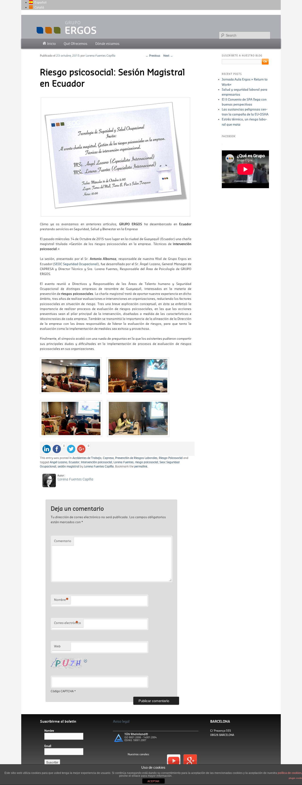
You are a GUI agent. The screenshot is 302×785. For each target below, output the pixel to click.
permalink (140, 466)
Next (168, 55)
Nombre (61, 599)
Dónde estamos (107, 44)
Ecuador (74, 462)
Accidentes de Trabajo (86, 457)
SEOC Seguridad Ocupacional (76, 264)
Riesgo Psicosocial (171, 457)
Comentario (62, 541)
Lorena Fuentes (123, 462)
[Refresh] (85, 660)
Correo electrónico (67, 623)
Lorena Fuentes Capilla (100, 55)
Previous (153, 55)
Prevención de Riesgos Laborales (136, 457)
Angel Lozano (58, 462)
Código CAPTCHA (62, 691)
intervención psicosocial (96, 462)
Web (57, 646)
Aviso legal (121, 721)
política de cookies (290, 773)
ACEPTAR (153, 781)
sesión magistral (68, 466)
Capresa (108, 457)
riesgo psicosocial (146, 462)
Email (47, 745)
